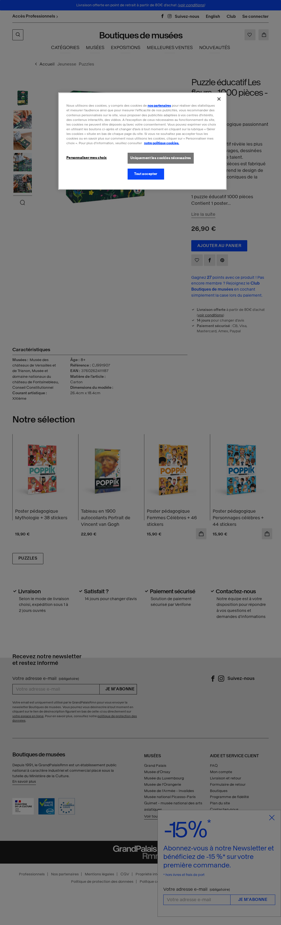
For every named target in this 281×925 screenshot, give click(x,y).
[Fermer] (219, 99)
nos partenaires (159, 105)
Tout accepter (145, 173)
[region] (142, 140)
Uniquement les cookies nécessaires (160, 158)
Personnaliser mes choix (86, 157)
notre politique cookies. (161, 143)
